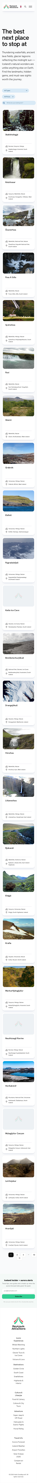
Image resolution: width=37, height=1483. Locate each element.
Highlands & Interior (18, 1382)
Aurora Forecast (18, 1442)
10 (34, 1255)
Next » (25, 1258)
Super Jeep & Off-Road (18, 1416)
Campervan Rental (18, 1462)
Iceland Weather (18, 1446)
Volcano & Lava (19, 1359)
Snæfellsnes (18, 1376)
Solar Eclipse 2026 (19, 1455)
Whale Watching (18, 1345)
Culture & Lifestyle (18, 1394)
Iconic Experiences (18, 1339)
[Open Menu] (30, 6)
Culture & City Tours (18, 1404)
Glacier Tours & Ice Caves (18, 1354)
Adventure (18, 1411)
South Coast (18, 1373)
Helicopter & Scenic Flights (18, 1423)
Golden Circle (18, 1369)
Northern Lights (18, 1349)
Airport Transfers (18, 1450)
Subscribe (18, 1296)
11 (19, 1258)
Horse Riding (18, 1429)
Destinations (18, 1365)
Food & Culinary (18, 1399)
